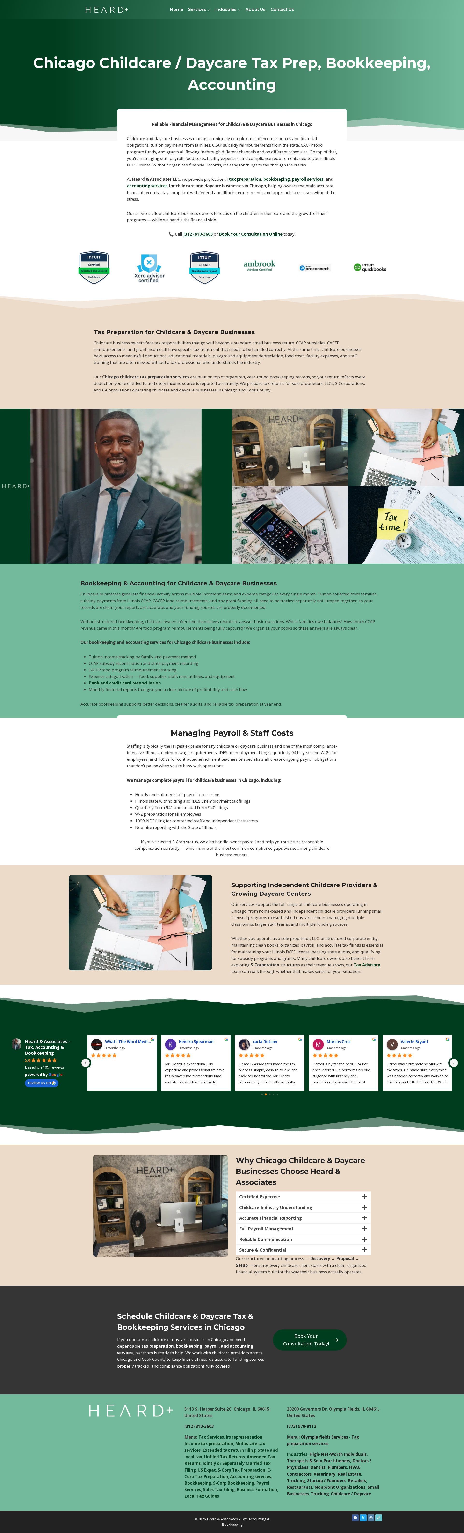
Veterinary (324, 1474)
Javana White (413, 1041)
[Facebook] (355, 1517)
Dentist (318, 1467)
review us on (39, 1082)
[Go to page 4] (277, 1094)
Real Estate (349, 1474)
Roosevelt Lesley (195, 1041)
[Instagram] (371, 1517)
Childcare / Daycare (351, 1493)
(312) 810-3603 (198, 234)
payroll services (307, 179)
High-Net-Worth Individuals (338, 1454)
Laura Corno (117, 1041)
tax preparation (245, 179)
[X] (363, 1517)
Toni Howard (265, 1041)
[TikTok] (378, 1517)
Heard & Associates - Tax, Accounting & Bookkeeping (47, 1047)
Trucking (296, 1480)
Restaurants (299, 1487)
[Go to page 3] (273, 1094)
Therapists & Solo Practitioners (318, 1461)
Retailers (357, 1480)
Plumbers (337, 1467)
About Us (256, 9)
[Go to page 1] (266, 1094)
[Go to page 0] (261, 1094)
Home (176, 9)
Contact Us (282, 9)
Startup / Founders (326, 1480)
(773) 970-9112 (301, 1426)
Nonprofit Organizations (339, 1487)
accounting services (147, 185)
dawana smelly (341, 1041)
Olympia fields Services (324, 1437)
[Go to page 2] (270, 1095)
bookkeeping (276, 179)
